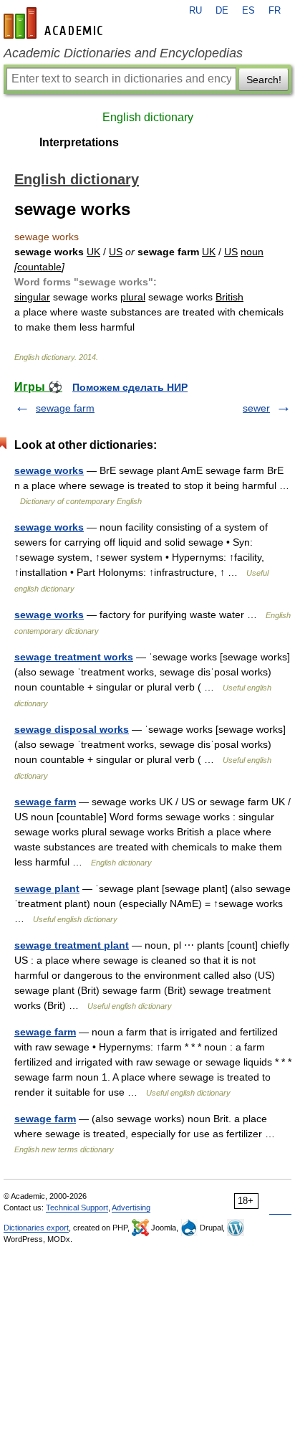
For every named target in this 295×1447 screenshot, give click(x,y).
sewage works (49, 470)
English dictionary (147, 117)
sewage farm (65, 408)
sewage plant (46, 888)
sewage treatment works (73, 657)
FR (275, 11)
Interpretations (79, 142)
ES (248, 11)
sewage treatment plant (71, 945)
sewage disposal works (71, 729)
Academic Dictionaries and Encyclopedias (123, 53)
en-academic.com (55, 23)
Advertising (131, 1207)
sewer (256, 408)
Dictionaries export (36, 1227)
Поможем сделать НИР (130, 387)
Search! (263, 79)
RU (195, 11)
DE (222, 11)
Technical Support (77, 1207)
